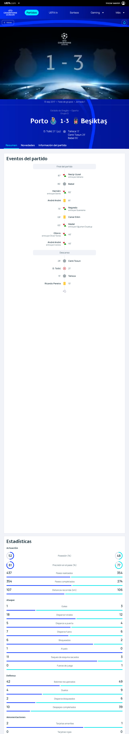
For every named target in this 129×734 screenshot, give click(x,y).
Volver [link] (9, 22)
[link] (32, 13)
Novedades (28, 145)
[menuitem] (34, 13)
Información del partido (53, 145)
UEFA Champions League (10, 13)
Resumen (11, 145)
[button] (97, 13)
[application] (64, 63)
